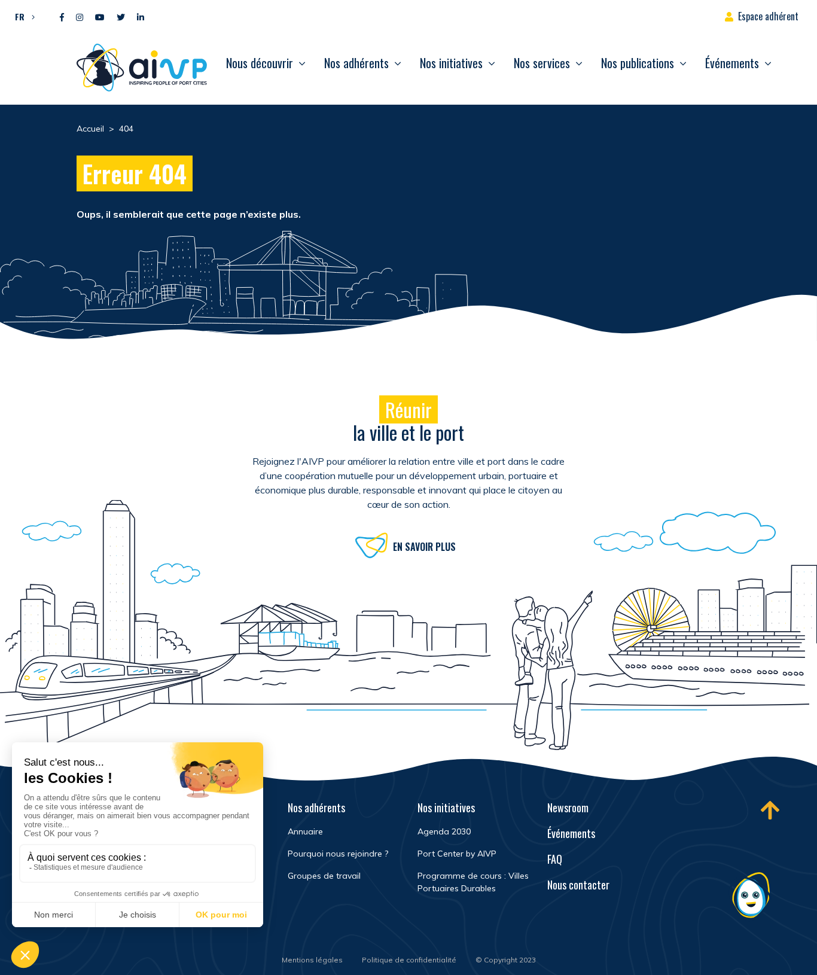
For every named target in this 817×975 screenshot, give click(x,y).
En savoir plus (424, 547)
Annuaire (305, 831)
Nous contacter (578, 884)
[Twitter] (121, 17)
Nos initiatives (451, 63)
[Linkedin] (140, 17)
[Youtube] (100, 17)
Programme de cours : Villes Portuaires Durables (473, 882)
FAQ (554, 859)
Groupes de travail (324, 875)
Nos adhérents (356, 63)
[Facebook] (62, 17)
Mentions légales (312, 959)
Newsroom (568, 807)
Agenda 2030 (444, 831)
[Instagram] (79, 17)
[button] (22, 16)
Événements (732, 63)
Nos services (542, 63)
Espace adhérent (768, 16)
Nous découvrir (259, 63)
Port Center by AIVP (456, 853)
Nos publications (637, 63)
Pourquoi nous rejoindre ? (338, 853)
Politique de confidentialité (409, 959)
